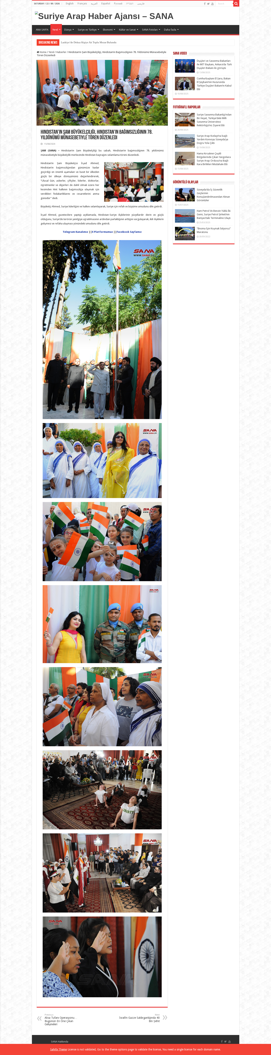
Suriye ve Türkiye (87, 29)
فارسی (140, 3)
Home (42, 52)
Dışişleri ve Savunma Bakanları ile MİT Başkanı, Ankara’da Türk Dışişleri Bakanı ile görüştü (214, 64)
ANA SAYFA (42, 29)
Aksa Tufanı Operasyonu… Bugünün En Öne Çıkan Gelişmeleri (61, 1020)
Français (82, 3)
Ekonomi (108, 29)
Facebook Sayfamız (129, 231)
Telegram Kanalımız (76, 231)
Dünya (67, 29)
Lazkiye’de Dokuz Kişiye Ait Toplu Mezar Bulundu (88, 42)
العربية (94, 3)
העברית (129, 3)
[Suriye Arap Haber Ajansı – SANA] (104, 15)
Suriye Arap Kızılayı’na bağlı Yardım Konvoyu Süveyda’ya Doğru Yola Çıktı (212, 139)
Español (105, 3)
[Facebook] (205, 3)
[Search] (236, 4)
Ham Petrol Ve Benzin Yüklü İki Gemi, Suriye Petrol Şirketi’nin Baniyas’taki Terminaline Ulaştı (214, 214)
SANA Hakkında (59, 1041)
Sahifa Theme (58, 1049)
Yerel (55, 29)
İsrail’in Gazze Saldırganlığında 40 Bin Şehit (139, 1018)
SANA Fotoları (150, 29)
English (70, 3)
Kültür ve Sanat (127, 29)
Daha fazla (170, 29)
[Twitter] (208, 3)
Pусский (118, 3)
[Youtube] (212, 3)
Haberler (61, 52)
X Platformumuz (102, 231)
